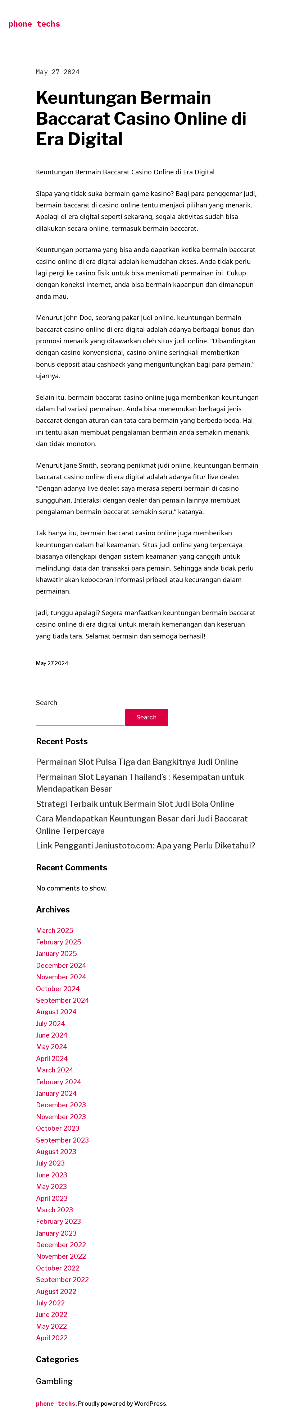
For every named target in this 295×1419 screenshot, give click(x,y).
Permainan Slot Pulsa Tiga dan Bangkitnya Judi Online (137, 761)
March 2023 (54, 1210)
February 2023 (58, 1221)
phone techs (34, 23)
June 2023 (51, 1175)
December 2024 (61, 965)
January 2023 (56, 1233)
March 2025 (54, 930)
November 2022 (61, 1256)
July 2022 (50, 1303)
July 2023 (50, 1163)
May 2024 (51, 1046)
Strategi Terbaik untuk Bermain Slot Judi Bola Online (135, 804)
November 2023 (61, 1117)
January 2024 (56, 1093)
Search (46, 702)
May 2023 (51, 1186)
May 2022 (51, 1326)
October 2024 (58, 989)
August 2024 (56, 1012)
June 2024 (52, 1035)
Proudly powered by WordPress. (123, 1403)
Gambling (54, 1381)
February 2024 (58, 1082)
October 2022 (58, 1268)
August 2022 (56, 1291)
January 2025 (56, 953)
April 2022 (52, 1338)
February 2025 (58, 942)
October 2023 (58, 1128)
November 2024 (61, 977)
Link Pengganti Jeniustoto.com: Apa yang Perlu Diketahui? (145, 845)
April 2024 (52, 1058)
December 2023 (61, 1105)
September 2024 (62, 1000)
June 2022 (51, 1314)
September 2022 (62, 1279)
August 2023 (56, 1151)
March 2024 (54, 1070)
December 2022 (61, 1245)
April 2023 (52, 1198)
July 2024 (50, 1023)
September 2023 (62, 1140)
